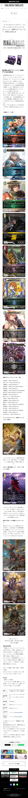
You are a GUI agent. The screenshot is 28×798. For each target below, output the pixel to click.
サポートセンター (7, 790)
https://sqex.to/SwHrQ (18, 712)
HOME (2, 8)
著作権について (7, 788)
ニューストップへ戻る (14, 763)
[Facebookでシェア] (11, 785)
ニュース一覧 (6, 8)
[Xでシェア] (14, 785)
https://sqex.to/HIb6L (18, 716)
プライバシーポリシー (21, 788)
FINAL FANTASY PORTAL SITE (14, 5)
